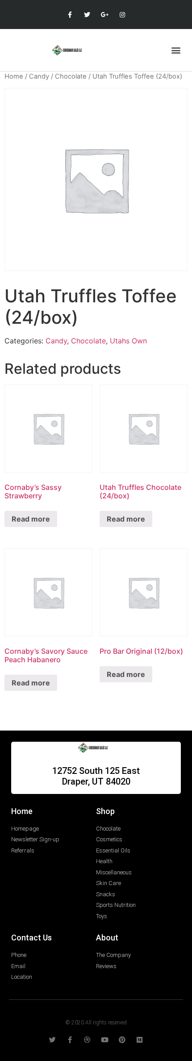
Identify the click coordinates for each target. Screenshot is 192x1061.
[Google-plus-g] (104, 14)
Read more (31, 518)
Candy (39, 76)
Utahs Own (128, 340)
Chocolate (71, 76)
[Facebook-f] (70, 14)
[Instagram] (122, 14)
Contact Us (31, 937)
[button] (175, 49)
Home (13, 76)
